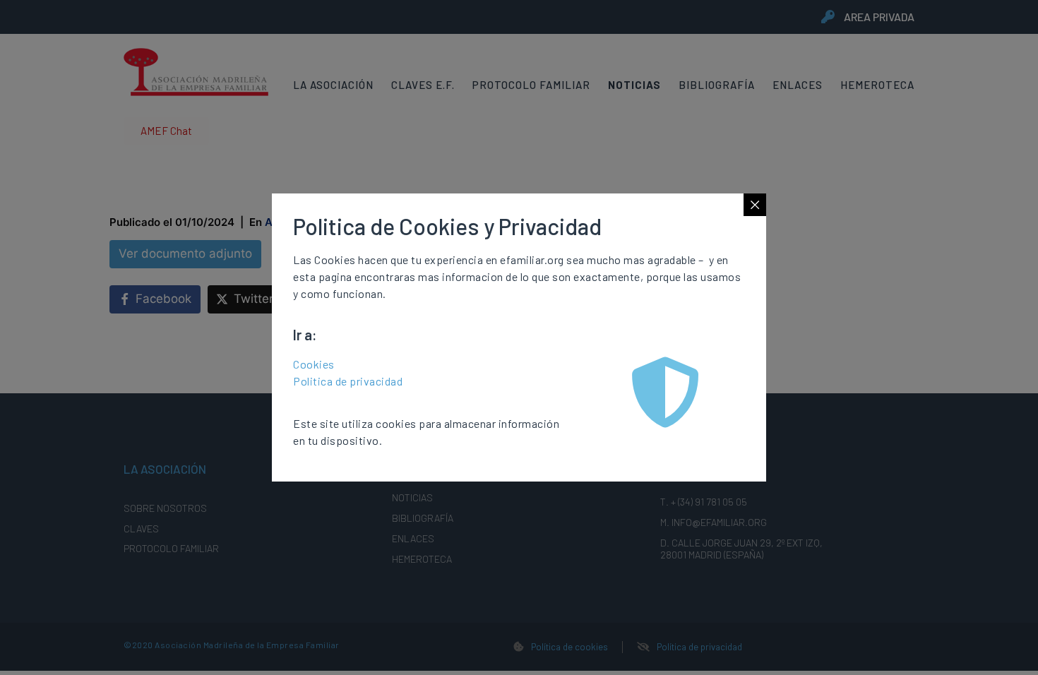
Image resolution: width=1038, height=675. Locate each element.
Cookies (314, 364)
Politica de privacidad (347, 381)
